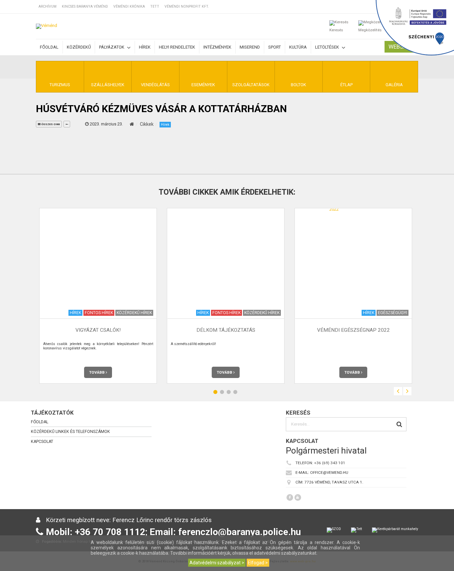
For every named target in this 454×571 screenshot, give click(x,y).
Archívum (48, 6)
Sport (274, 47)
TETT (154, 6)
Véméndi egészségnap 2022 (353, 330)
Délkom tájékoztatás (225, 330)
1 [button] (215, 392)
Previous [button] (398, 391)
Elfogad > (258, 562)
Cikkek (147, 124)
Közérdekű (79, 47)
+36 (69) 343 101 (329, 463)
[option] (98, 295)
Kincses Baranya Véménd (85, 6)
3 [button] (229, 392)
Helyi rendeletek (177, 47)
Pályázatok (112, 47)
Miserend (250, 47)
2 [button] (222, 392)
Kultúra (298, 47)
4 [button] (235, 392)
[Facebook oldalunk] (289, 497)
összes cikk (50, 124)
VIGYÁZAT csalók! (98, 330)
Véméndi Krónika (129, 6)
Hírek (145, 47)
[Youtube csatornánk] (297, 497)
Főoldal (49, 47)
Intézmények (217, 47)
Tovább (97, 372)
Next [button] (407, 391)
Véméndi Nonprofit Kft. (187, 6)
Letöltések (327, 47)
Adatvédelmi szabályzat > (216, 562)
